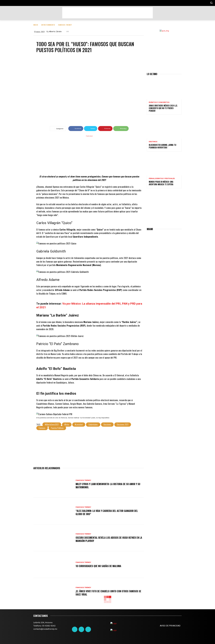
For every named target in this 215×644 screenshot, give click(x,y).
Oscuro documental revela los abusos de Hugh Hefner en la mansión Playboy (109, 539)
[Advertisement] (107, 12)
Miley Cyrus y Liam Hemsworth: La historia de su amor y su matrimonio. (108, 485)
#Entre (66, 424)
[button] (211, 2)
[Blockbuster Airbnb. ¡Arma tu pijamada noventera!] (164, 128)
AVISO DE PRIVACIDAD (170, 626)
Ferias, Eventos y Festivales (162, 178)
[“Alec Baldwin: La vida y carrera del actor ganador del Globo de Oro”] (53, 511)
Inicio (35, 24)
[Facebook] (74, 629)
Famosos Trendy (65, 24)
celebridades (93, 424)
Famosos (42, 428)
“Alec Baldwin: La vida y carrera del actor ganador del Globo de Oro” (107, 512)
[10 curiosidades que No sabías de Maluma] (53, 565)
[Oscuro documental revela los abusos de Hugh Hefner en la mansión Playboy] (53, 538)
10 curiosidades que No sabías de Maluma (98, 566)
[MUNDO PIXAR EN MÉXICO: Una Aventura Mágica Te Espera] (164, 164)
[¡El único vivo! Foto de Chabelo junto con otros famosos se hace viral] (53, 591)
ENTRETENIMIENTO (48, 24)
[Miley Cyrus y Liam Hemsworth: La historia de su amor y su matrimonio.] (53, 484)
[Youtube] (88, 629)
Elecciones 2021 (123, 424)
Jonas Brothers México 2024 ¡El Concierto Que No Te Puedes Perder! (163, 108)
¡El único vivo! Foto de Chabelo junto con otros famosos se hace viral (108, 592)
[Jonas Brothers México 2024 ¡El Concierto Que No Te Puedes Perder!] (164, 88)
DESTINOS (153, 141)
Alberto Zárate (55, 31)
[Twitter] (81, 629)
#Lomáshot (79, 424)
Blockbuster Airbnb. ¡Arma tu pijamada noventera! (162, 146)
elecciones (107, 424)
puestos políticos (57, 428)
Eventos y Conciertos (159, 102)
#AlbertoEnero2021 (52, 424)
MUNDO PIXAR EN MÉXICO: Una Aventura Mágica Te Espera (161, 183)
